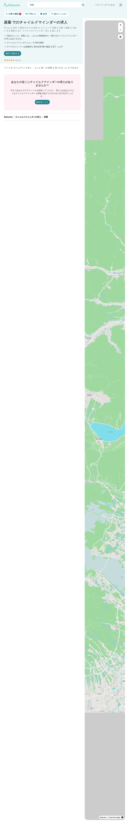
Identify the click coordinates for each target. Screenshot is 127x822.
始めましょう (42, 102)
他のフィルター (60, 14)
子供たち (32, 14)
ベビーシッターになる (105, 5)
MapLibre (103, 817)
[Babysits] (12, 5)
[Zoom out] (120, 29)
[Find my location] (120, 36)
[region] (105, 420)
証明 (45, 14)
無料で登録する (12, 53)
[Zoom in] (120, 24)
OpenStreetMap (114, 817)
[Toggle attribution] (122, 817)
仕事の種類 (14, 14)
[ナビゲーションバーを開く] (120, 4)
